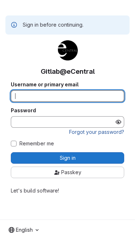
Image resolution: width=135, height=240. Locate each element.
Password (23, 110)
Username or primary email (44, 84)
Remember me (36, 143)
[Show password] (118, 122)
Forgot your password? (96, 132)
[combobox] (23, 230)
